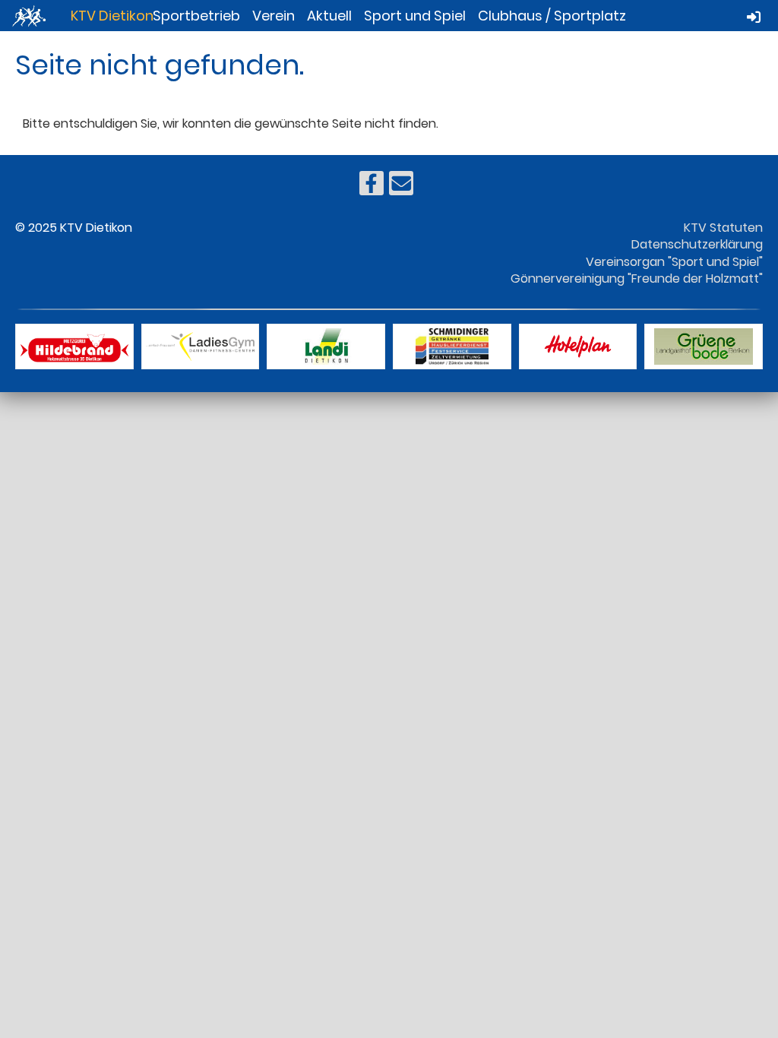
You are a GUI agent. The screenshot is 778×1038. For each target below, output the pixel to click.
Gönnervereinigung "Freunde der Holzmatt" (637, 278)
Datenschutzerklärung (697, 244)
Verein (273, 15)
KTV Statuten (723, 227)
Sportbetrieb (196, 15)
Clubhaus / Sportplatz (552, 15)
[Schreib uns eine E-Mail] (401, 186)
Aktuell (329, 15)
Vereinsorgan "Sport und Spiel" (674, 262)
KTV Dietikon (112, 15)
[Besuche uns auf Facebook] (371, 186)
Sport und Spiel (415, 15)
